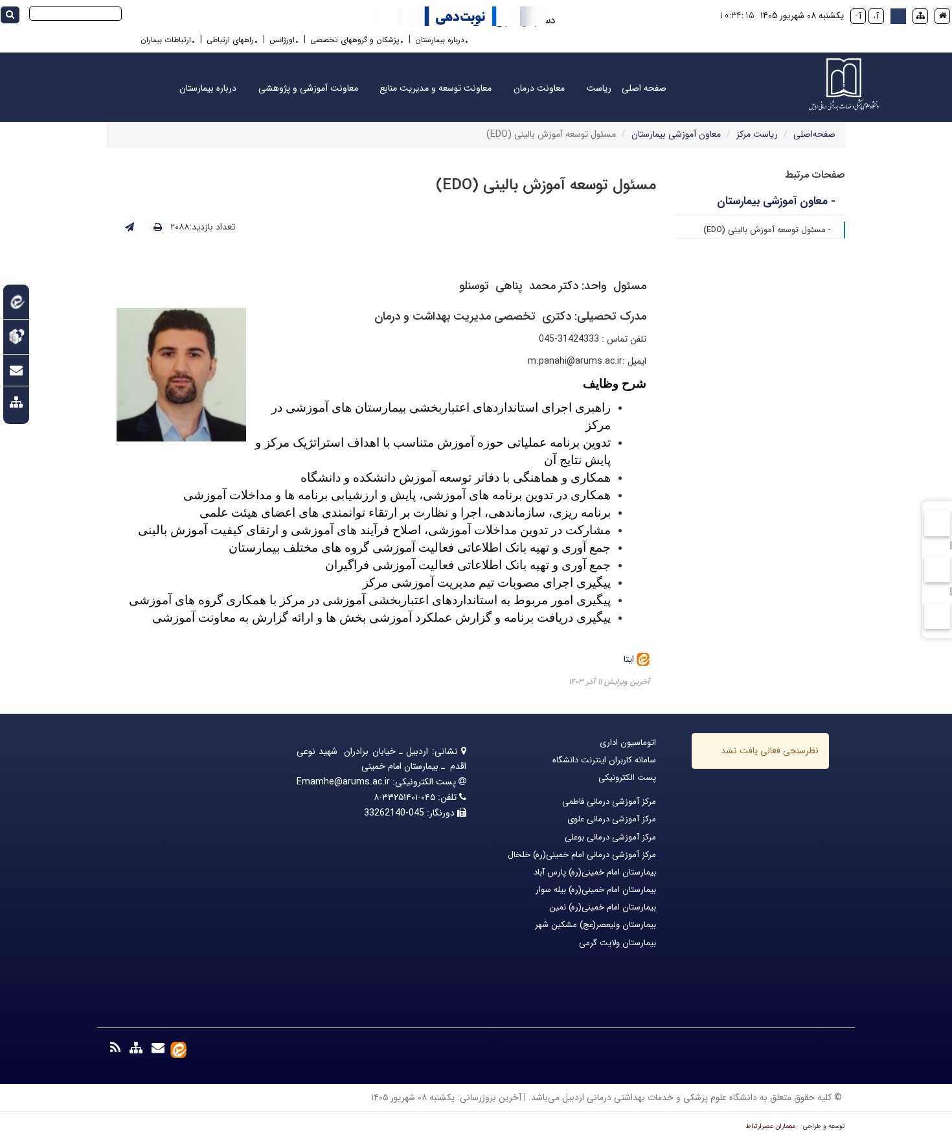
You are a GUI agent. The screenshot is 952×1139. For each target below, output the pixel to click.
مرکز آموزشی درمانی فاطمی (609, 801)
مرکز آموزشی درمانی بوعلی (610, 837)
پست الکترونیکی (627, 777)
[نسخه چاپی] (157, 228)
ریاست (599, 88)
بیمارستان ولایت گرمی (617, 943)
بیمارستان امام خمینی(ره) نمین (602, 907)
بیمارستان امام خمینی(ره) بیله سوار (596, 890)
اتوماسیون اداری (628, 742)
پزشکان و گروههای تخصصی (355, 40)
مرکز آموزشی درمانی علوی (611, 819)
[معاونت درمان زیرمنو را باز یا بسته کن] (502, 89)
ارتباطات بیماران (166, 40)
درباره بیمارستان (439, 40)
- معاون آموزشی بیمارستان (776, 201)
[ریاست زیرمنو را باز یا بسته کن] (576, 89)
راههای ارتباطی (230, 40)
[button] (898, 16)
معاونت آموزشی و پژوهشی (308, 88)
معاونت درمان (539, 88)
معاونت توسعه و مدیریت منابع (436, 88)
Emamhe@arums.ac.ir (343, 782)
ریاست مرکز (757, 134)
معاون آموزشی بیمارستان (676, 134)
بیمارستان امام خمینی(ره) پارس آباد (595, 872)
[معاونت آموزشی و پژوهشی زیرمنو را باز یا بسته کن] (247, 89)
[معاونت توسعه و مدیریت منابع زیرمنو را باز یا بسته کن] (369, 89)
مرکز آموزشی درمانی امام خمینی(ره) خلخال (582, 855)
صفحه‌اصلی (814, 134)
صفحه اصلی (644, 88)
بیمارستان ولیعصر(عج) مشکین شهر (595, 925)
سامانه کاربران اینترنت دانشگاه (604, 760)
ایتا (630, 659)
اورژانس (282, 40)
